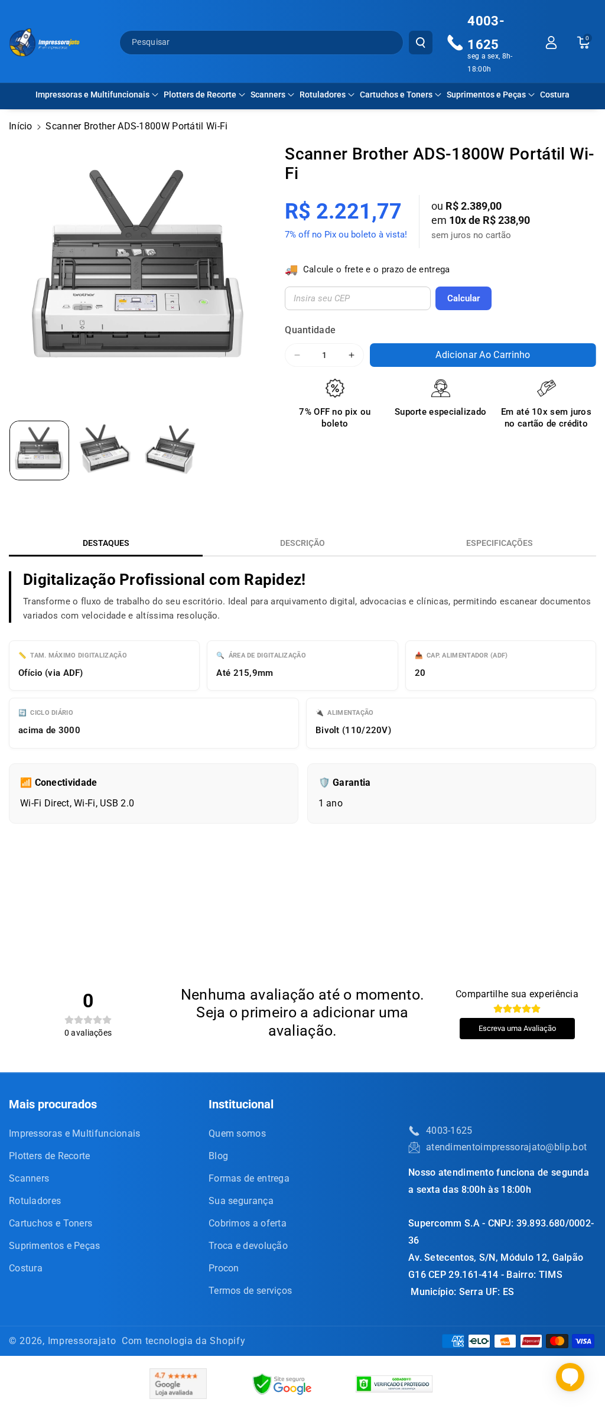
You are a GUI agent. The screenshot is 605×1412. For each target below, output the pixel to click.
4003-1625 (449, 1130)
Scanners (268, 94)
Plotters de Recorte (200, 94)
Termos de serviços (250, 1290)
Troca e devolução (248, 1245)
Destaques (106, 543)
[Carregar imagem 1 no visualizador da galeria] (39, 450)
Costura (26, 1268)
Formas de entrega (249, 1178)
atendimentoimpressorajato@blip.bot (506, 1147)
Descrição (302, 543)
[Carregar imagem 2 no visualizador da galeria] (105, 450)
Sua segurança (241, 1200)
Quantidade (310, 330)
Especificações (499, 543)
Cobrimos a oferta (248, 1223)
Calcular (463, 298)
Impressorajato (82, 1340)
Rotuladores (323, 94)
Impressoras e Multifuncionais (92, 94)
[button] (96, 94)
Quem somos (237, 1133)
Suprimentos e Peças (486, 94)
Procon (224, 1268)
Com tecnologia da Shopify (184, 1340)
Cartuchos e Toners (396, 94)
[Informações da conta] (551, 43)
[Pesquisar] (420, 42)
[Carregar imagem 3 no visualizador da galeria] (170, 450)
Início (20, 126)
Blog (218, 1156)
